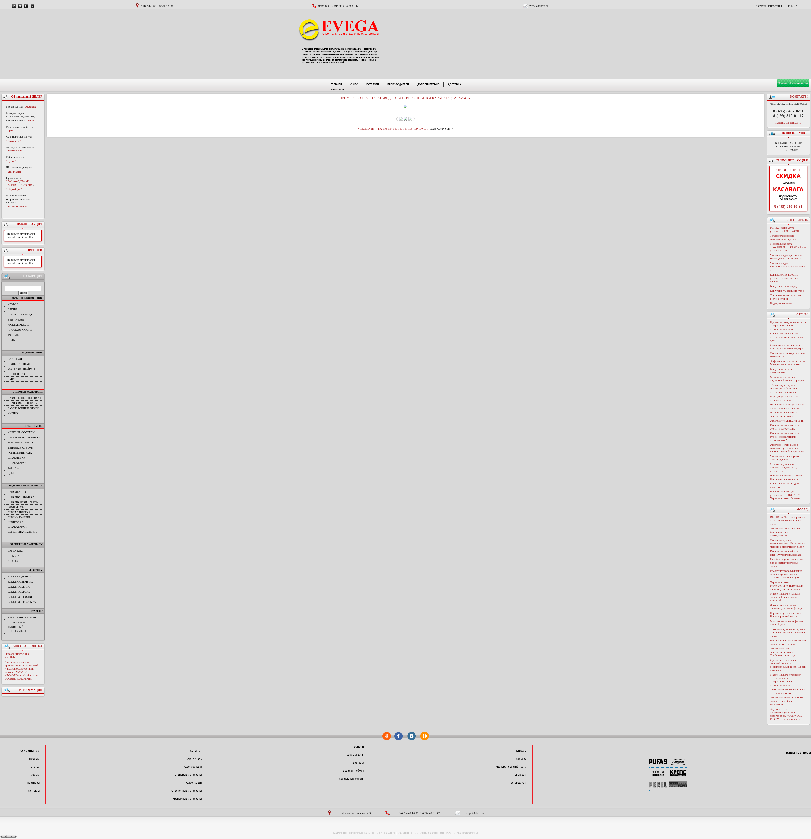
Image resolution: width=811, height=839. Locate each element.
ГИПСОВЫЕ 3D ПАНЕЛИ (23, 502)
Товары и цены (354, 754)
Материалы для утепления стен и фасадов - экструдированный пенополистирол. (785, 679)
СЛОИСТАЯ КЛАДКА (21, 314)
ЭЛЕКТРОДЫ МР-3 (19, 576)
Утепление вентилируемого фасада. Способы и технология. (786, 701)
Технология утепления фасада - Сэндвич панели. (788, 691)
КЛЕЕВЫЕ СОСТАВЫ (21, 432)
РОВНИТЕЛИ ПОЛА (20, 452)
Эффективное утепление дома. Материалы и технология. (788, 362)
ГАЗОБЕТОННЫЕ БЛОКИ (23, 408)
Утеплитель (194, 758)
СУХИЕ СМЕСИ (34, 426)
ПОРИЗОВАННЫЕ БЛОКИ (23, 403)
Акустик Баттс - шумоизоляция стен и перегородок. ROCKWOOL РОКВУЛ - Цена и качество (786, 714)
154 (390, 128)
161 (425, 128)
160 (420, 128)
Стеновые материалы (188, 774)
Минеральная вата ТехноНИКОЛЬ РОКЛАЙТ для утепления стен (788, 247)
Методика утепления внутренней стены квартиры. (787, 378)
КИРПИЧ (13, 413)
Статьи (35, 766)
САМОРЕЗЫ (15, 550)
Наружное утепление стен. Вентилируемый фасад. (786, 614)
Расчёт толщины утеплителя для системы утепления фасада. (787, 563)
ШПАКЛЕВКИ (16, 457)
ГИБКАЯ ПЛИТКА (19, 512)
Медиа (521, 751)
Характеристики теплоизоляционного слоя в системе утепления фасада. (786, 586)
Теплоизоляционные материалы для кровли (783, 237)
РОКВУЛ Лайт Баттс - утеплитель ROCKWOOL (785, 229)
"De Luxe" (12, 181)
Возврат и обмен (353, 770)
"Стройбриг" (14, 189)
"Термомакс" (14, 150)
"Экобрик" (30, 106)
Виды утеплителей (781, 303)
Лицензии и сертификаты (510, 766)
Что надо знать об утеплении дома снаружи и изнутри (787, 406)
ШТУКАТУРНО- (17, 622)
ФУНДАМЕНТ (16, 334)
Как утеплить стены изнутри (787, 290)
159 (415, 128)
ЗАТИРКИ (14, 467)
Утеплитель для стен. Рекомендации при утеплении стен (787, 266)
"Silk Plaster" (14, 171)
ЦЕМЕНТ (13, 473)
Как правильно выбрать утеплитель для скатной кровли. (784, 278)
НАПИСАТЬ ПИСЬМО (788, 122)
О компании (30, 751)
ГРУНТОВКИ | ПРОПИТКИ (24, 437)
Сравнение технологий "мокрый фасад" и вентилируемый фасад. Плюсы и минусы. (788, 665)
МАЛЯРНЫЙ (15, 626)
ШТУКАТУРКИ (17, 462)
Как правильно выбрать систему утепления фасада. (786, 553)
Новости (34, 758)
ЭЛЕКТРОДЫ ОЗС (19, 591)
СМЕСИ (13, 379)
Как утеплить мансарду (784, 286)
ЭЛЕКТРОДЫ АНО (19, 586)
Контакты (34, 791)
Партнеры (33, 782)
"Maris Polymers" (17, 206)
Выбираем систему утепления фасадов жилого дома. (788, 642)
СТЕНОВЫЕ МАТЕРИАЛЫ (28, 391)
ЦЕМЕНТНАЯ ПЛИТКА (22, 531)
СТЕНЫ (12, 309)
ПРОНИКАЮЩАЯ (19, 364)
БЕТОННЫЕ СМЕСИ (20, 442)
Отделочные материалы (186, 791)
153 (385, 128)
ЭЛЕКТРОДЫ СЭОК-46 (22, 601)
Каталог (196, 751)
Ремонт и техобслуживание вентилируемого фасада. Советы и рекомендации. (786, 574)
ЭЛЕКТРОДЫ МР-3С (20, 581)
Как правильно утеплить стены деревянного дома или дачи (787, 337)
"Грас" (10, 130)
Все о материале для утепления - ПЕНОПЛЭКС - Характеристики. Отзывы (786, 495)
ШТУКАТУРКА (17, 526)
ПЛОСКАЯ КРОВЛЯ (20, 329)
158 (410, 128)
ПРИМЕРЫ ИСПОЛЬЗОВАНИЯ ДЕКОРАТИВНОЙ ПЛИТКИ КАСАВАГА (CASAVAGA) (405, 98)
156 (400, 128)
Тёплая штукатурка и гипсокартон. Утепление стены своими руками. (784, 388)
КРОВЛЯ (13, 304)
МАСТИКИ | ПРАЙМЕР (21, 369)
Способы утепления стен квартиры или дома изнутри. (787, 346)
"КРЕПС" (12, 184)
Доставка (358, 762)
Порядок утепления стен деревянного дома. (784, 398)
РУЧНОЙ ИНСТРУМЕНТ (23, 617)
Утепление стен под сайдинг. (787, 420)
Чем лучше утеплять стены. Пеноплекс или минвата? (786, 477)
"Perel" (25, 181)
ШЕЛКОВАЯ (15, 522)
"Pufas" (31, 120)
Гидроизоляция (192, 766)
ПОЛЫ (11, 339)
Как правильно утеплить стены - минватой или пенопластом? (784, 437)
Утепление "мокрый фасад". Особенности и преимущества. (786, 532)
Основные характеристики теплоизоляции (786, 297)
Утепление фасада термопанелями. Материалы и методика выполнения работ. (788, 543)
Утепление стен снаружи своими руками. (785, 457)
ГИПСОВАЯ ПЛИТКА (21, 497)
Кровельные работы (351, 778)
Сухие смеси (194, 782)
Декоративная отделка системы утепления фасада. (786, 606)
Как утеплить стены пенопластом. (782, 370)
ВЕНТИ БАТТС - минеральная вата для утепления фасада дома (788, 520)
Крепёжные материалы (187, 799)
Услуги (35, 774)
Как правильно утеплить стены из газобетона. (784, 427)
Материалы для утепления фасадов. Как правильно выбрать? (785, 597)
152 (380, 128)
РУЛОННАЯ (15, 358)
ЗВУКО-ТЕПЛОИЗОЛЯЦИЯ (27, 298)
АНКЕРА (13, 560)
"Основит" (26, 184)
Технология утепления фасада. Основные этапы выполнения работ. (788, 632)
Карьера (521, 758)
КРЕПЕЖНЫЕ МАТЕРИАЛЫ (26, 544)
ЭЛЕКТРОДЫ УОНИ (20, 596)
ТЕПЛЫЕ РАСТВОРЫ (20, 447)
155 (395, 128)
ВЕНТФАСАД (16, 319)
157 (405, 128)
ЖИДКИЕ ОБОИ (17, 507)
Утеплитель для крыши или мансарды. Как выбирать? (786, 257)
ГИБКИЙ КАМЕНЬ (19, 517)
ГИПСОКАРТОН (18, 492)
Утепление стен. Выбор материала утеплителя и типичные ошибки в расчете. (787, 448)
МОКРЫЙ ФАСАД (18, 324)
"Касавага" (13, 140)
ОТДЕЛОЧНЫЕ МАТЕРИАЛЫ (26, 485)
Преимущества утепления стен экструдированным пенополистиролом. (788, 325)
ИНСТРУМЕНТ (34, 611)
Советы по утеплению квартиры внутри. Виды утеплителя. (784, 467)
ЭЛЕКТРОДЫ (35, 570)
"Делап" (11, 161)
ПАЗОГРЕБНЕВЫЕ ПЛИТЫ (24, 398)
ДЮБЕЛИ (13, 555)
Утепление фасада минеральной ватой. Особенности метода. (783, 652)
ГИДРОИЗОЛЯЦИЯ (31, 352)
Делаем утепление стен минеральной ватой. (783, 414)
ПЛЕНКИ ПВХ (16, 374)
